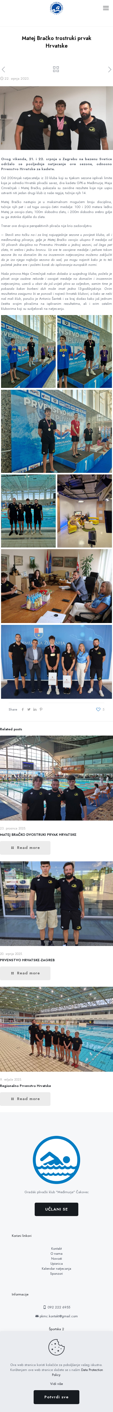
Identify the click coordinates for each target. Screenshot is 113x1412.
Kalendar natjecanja (56, 1268)
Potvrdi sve (56, 1397)
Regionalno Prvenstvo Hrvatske (25, 1085)
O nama (56, 1253)
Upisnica (56, 1263)
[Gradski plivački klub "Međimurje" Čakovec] (56, 7)
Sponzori (56, 1273)
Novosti (56, 1258)
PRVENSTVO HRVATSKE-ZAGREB (27, 960)
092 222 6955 (58, 1307)
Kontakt (56, 1248)
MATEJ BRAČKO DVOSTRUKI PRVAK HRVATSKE (38, 834)
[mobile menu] (105, 7)
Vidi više (56, 1383)
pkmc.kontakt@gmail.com (58, 1316)
